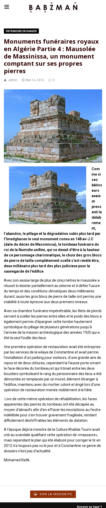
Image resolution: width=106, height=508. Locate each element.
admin (12, 80)
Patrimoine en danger (21, 31)
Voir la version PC (55, 494)
